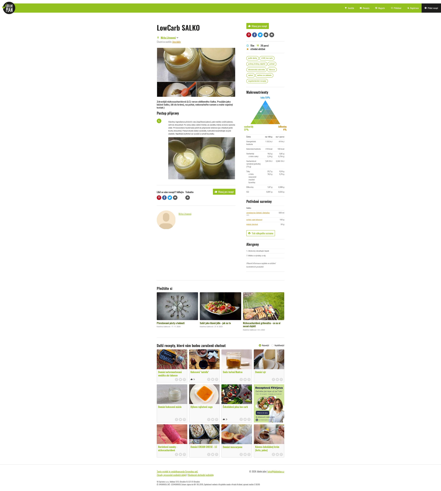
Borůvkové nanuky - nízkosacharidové (167, 448)
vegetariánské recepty (257, 81)
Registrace (413, 8)
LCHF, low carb (267, 58)
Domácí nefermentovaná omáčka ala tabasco (170, 373)
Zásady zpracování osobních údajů (171, 475)
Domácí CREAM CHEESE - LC (204, 447)
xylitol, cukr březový (254, 220)
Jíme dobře (176, 41)
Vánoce (272, 70)
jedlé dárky (252, 58)
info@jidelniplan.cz (276, 471)
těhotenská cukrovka (256, 70)
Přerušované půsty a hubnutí (171, 323)
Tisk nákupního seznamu (260, 233)
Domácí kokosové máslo (169, 407)
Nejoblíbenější (279, 345)
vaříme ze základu (264, 75)
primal (271, 64)
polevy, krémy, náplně (256, 64)
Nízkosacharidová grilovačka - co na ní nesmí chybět (261, 324)
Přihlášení (395, 8)
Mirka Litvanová (168, 37)
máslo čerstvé (252, 224)
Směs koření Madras (233, 372)
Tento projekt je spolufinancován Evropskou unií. (177, 471)
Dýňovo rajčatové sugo (202, 407)
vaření (250, 75)
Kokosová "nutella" (200, 372)
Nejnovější (265, 345)
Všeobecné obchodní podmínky (201, 475)
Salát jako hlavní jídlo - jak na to (215, 323)
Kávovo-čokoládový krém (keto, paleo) (267, 448)
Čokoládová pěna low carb (235, 407)
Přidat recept (431, 8)
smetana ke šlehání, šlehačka (258, 213)
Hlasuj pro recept (224, 192)
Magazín (380, 8)
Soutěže (349, 8)
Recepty (364, 8)
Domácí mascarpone (232, 447)
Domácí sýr (260, 372)
